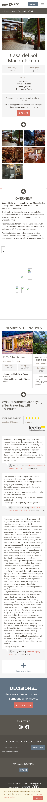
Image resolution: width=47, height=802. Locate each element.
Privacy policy (14, 787)
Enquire (32, 4)
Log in (23, 770)
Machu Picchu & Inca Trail (22, 11)
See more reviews (23, 666)
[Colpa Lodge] (17, 289)
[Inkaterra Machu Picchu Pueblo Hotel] (30, 274)
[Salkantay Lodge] (28, 291)
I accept (38, 798)
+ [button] (3, 248)
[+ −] (23, 282)
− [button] (3, 251)
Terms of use (21, 783)
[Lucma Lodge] (22, 279)
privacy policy (13, 751)
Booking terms (35, 783)
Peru (6, 11)
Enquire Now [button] (23, 705)
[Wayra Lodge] (22, 290)
